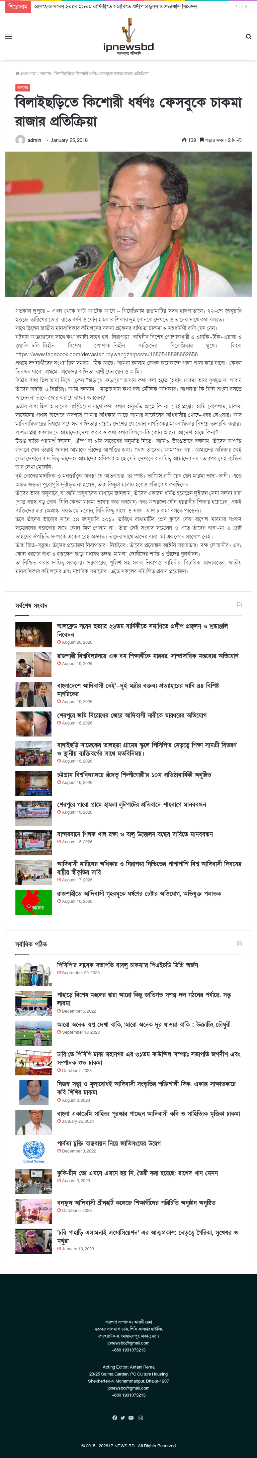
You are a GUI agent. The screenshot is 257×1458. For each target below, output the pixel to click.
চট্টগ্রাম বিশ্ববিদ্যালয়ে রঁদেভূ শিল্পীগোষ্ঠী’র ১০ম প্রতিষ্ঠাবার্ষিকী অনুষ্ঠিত (134, 775)
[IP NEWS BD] (128, 36)
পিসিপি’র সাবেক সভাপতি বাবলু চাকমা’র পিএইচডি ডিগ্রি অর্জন (127, 965)
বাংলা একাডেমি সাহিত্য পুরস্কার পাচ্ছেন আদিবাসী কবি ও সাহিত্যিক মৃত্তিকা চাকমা (148, 1114)
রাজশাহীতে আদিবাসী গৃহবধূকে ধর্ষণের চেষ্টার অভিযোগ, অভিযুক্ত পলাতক (139, 894)
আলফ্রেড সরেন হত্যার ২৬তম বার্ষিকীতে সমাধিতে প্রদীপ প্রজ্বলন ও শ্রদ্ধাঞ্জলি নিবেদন (115, 6)
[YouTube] (132, 1418)
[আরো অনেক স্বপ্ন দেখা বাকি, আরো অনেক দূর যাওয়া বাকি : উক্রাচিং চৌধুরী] (33, 1033)
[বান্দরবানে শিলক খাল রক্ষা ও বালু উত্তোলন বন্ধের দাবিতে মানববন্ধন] (33, 842)
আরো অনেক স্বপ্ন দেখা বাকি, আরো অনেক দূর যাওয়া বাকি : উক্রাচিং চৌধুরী (144, 1025)
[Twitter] (124, 1418)
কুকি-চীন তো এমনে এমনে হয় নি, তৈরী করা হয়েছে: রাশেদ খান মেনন (137, 1173)
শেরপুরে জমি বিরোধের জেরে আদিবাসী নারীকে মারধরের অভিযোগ (131, 715)
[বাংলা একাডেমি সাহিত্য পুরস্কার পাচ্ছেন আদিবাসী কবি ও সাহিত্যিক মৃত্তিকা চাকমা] (33, 1122)
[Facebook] (116, 1418)
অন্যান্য (45, 74)
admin (34, 140)
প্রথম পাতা (27, 74)
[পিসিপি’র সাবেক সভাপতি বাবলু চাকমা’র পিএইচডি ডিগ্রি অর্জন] (33, 973)
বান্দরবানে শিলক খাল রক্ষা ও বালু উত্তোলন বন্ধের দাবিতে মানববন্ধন (135, 834)
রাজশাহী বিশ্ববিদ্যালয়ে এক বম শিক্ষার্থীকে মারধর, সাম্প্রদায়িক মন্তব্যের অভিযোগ (147, 656)
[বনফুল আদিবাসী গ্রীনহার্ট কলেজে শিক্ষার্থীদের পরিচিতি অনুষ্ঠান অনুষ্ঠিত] (33, 1211)
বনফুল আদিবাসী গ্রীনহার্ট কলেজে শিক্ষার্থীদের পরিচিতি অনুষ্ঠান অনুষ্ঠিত (136, 1203)
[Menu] (8, 38)
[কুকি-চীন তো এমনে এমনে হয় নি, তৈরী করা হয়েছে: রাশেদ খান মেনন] (33, 1181)
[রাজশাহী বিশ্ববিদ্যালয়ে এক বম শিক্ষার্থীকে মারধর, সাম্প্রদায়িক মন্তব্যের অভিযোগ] (33, 664)
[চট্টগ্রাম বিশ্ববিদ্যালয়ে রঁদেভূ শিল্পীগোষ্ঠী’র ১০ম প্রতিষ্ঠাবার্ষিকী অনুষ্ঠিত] (33, 783)
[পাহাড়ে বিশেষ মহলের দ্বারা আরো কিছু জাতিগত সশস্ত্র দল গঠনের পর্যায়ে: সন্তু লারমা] (33, 1003)
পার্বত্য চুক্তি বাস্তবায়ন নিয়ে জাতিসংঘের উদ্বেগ (109, 1144)
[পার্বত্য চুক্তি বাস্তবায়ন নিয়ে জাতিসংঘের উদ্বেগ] (33, 1152)
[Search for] (248, 38)
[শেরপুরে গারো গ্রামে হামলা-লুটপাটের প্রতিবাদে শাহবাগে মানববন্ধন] (33, 813)
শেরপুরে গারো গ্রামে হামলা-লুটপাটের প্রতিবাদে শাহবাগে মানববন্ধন (131, 805)
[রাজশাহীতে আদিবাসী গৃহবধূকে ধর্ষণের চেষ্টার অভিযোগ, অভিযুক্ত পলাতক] (33, 902)
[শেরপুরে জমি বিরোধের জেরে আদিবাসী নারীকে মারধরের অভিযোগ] (33, 724)
